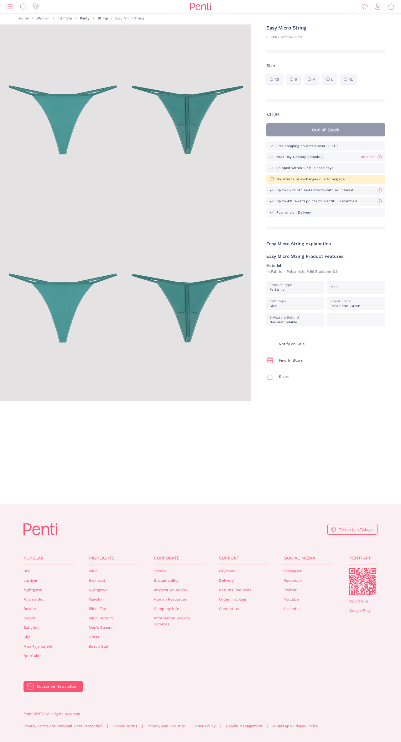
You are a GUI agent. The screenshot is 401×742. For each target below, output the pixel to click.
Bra (26, 571)
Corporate (167, 557)
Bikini (93, 571)
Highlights (102, 557)
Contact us (229, 609)
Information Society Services (172, 621)
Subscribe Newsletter (56, 686)
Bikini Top (97, 609)
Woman (43, 18)
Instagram (293, 571)
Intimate (65, 18)
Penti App (360, 557)
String (103, 18)
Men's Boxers (100, 627)
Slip (27, 637)
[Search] (23, 7)
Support (229, 557)
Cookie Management (244, 726)
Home (24, 18)
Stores (160, 571)
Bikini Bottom (101, 618)
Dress (94, 637)
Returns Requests (235, 590)
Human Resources (170, 599)
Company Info (166, 609)
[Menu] (10, 7)
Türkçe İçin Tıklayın (356, 529)
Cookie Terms (125, 726)
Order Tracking (232, 599)
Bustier (29, 609)
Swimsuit (97, 580)
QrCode (362, 581)
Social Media (299, 557)
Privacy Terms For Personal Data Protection (62, 726)
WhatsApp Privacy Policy (295, 726)
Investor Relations (170, 590)
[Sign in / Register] (378, 7)
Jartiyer (30, 580)
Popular (33, 557)
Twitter (290, 590)
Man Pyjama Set (38, 646)
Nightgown (32, 590)
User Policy (205, 726)
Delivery (226, 580)
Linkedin (291, 609)
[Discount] (36, 7)
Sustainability (166, 580)
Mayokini (96, 599)
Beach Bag (98, 646)
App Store (358, 601)
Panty (85, 18)
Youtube (291, 599)
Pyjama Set (33, 599)
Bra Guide (32, 656)
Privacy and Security (166, 726)
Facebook (293, 580)
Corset (29, 618)
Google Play (360, 610)
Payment (227, 571)
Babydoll (31, 627)
